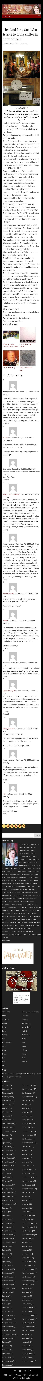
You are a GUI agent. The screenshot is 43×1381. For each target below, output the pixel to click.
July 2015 (5, 1296)
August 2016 (6, 1246)
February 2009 (27, 1307)
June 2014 (5, 1346)
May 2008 (25, 1342)
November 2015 (8, 1281)
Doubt (4, 1023)
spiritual (25, 1050)
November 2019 (8, 1123)
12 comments (23, 44)
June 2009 (25, 1292)
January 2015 (7, 1319)
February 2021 (7, 1097)
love (3, 1065)
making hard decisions (30, 1012)
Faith (15, 44)
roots (24, 1046)
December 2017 (8, 1192)
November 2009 (28, 1273)
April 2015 (6, 1307)
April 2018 (6, 1177)
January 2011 (26, 1219)
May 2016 (5, 1258)
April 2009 (26, 1300)
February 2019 (7, 1150)
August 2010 (26, 1238)
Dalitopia (26, 1378)
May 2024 (5, 1085)
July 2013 (25, 1104)
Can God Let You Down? (25, 345)
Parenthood (26, 1035)
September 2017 (8, 1204)
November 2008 (28, 1319)
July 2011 (25, 1196)
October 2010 (27, 1231)
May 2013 (25, 1112)
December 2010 (27, 1223)
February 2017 (7, 1223)
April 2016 (6, 1261)
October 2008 (27, 1323)
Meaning (25, 1019)
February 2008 (27, 1353)
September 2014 (8, 1334)
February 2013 (27, 1123)
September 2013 (28, 1097)
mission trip (26, 1023)
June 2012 (25, 1154)
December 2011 (27, 1177)
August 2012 (26, 1146)
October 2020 (7, 1100)
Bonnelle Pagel (9, 691)
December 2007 (28, 1361)
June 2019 (5, 1135)
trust (23, 1058)
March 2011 (26, 1212)
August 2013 (26, 1100)
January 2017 (7, 1227)
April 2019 (6, 1143)
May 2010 (25, 1250)
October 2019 (7, 1127)
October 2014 (7, 1330)
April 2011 (25, 1208)
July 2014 (5, 1342)
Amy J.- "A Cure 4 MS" (11, 494)
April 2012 (25, 1162)
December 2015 (8, 1277)
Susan (5, 437)
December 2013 (27, 1085)
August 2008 (26, 1330)
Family (4, 1035)
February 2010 (27, 1261)
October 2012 (27, 1139)
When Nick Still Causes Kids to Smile (10, 345)
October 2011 (26, 1185)
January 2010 (26, 1265)
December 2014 (8, 1323)
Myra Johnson (8, 728)
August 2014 (6, 1338)
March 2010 (26, 1258)
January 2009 (27, 1311)
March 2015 (6, 1311)
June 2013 (25, 1108)
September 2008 (28, 1326)
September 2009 (28, 1281)
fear (3, 1038)
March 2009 (26, 1304)
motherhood (26, 1027)
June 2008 (25, 1338)
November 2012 (27, 1135)
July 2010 (25, 1242)
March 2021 (6, 1093)
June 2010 (25, 1246)
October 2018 (7, 1166)
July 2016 (5, 1250)
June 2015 (5, 1300)
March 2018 (6, 1181)
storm (24, 1054)
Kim (4, 794)
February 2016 (7, 1269)
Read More (6, 940)
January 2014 (7, 1365)
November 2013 (27, 1089)
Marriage (25, 1015)
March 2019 (6, 1146)
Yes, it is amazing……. (10, 368)
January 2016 (7, 1273)
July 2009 (25, 1288)
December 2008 (28, 1315)
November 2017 (8, 1196)
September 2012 (28, 1143)
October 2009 (27, 1277)
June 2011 (25, 1200)
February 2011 (27, 1215)
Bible (4, 1015)
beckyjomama (8, 593)
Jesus (4, 1054)
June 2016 (5, 1254)
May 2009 (25, 1296)
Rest (23, 1042)
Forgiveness (6, 1042)
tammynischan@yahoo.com (12, 934)
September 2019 (8, 1131)
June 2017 (5, 1208)
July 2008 (25, 1334)
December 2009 (28, 1269)
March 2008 (26, 1350)
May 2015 (5, 1304)
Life (3, 1061)
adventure (6, 1012)
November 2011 (27, 1181)
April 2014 (6, 1353)
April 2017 (6, 1215)
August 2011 (26, 1192)
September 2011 (27, 1189)
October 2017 (7, 1200)
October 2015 (7, 1284)
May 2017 (5, 1212)
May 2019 (5, 1139)
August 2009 (26, 1284)
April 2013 (25, 1116)
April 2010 (25, 1254)
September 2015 (8, 1288)
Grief (4, 1046)
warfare (24, 1061)
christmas (6, 1019)
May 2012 (25, 1158)
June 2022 (5, 1089)
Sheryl (5, 620)
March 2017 (6, 1219)
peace (24, 1038)
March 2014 (6, 1357)
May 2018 (5, 1173)
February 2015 (7, 1315)
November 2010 (27, 1227)
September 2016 (8, 1242)
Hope (4, 1050)
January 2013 (26, 1127)
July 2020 (5, 1108)
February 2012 (27, 1169)
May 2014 (5, 1350)
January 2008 (27, 1357)
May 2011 (25, 1204)
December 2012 (27, 1131)
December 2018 (8, 1158)
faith (4, 1027)
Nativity (25, 1031)
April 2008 (26, 1346)
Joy (3, 1058)
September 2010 (28, 1235)
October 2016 (7, 1238)
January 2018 (7, 1189)
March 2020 (6, 1120)
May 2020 (5, 1112)
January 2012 (26, 1173)
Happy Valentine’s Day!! (26, 369)
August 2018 (6, 1169)
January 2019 (7, 1154)
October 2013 (27, 1093)
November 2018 (8, 1162)
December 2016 (8, 1231)
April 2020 (6, 1116)
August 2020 (6, 1104)
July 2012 (25, 1150)
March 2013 (26, 1120)
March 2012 (26, 1166)
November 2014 (8, 1326)
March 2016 (6, 1265)
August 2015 (6, 1292)
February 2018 (7, 1185)
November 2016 (8, 1235)
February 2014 (7, 1361)
